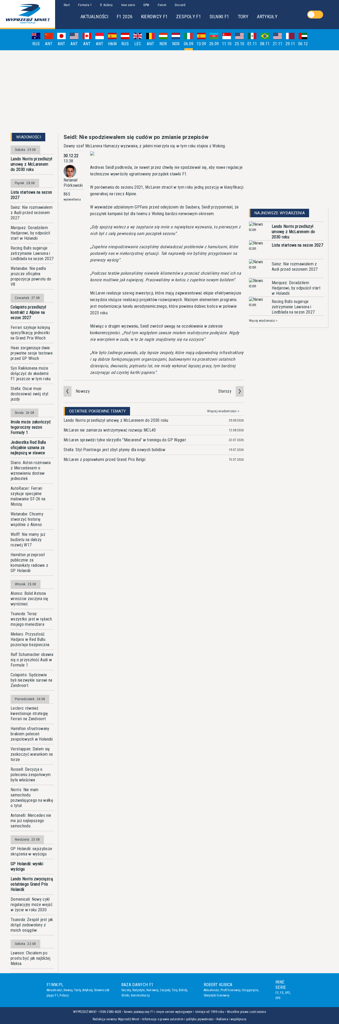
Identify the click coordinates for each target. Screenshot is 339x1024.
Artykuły (87, 990)
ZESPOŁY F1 (188, 16)
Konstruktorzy (140, 995)
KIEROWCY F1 (154, 16)
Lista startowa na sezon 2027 (31, 195)
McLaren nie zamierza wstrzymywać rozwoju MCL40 (110, 430)
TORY (243, 16)
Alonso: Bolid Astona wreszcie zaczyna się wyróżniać (29, 598)
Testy (77, 990)
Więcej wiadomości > (223, 411)
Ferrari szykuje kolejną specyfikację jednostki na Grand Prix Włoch (30, 333)
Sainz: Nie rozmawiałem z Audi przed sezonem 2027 (31, 212)
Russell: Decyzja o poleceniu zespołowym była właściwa (31, 774)
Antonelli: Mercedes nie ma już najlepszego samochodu (31, 820)
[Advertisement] (169, 92)
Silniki (125, 995)
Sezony (126, 990)
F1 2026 (125, 16)
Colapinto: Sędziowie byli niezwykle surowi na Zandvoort (31, 680)
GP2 (287, 993)
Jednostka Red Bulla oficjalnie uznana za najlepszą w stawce (28, 447)
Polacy (64, 995)
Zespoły (165, 990)
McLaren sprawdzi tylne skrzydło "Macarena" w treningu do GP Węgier (125, 439)
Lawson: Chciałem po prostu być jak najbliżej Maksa (31, 958)
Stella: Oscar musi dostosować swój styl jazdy (29, 394)
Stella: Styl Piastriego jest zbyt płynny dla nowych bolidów (114, 449)
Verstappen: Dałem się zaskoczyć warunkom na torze (32, 754)
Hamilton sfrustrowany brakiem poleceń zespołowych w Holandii (32, 734)
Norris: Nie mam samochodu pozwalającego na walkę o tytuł (32, 797)
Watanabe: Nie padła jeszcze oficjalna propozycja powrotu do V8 (31, 276)
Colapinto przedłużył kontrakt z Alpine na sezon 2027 (28, 312)
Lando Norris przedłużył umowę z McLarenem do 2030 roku (31, 164)
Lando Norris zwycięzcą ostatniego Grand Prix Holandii (32, 884)
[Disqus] (153, 548)
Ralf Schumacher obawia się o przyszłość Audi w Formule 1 (32, 660)
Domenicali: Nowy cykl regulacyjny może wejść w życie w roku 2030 (31, 904)
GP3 (278, 998)
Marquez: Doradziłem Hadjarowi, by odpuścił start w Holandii (30, 233)
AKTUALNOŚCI (94, 16)
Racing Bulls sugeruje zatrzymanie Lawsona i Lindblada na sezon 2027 (32, 253)
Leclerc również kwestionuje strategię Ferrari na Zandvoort (29, 713)
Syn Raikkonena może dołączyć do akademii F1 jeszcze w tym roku (31, 373)
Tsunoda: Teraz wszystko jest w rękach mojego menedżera (31, 619)
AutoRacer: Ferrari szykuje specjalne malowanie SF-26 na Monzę (28, 496)
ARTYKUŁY (267, 16)
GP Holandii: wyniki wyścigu (27, 866)
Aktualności (54, 990)
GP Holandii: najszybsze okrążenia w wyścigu (31, 851)
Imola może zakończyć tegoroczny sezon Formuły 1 (31, 427)
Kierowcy (152, 990)
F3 (281, 993)
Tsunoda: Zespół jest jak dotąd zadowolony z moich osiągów (32, 925)
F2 (277, 993)
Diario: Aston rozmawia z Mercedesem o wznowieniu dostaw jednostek (31, 470)
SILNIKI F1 (219, 16)
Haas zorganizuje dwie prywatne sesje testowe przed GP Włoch (32, 353)
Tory (174, 990)
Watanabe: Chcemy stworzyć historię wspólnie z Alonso (27, 519)
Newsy (68, 990)
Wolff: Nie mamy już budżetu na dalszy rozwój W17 (28, 539)
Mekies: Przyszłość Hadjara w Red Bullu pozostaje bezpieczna (30, 639)
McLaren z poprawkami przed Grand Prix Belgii (104, 459)
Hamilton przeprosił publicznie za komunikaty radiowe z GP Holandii (29, 562)
